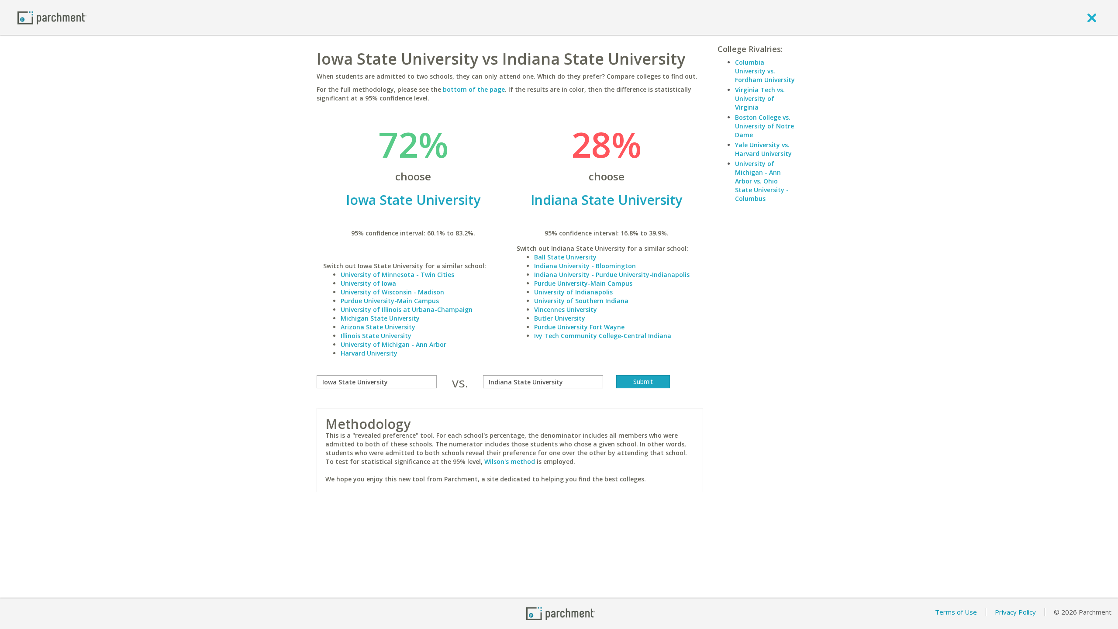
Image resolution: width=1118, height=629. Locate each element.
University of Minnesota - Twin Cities (397, 274)
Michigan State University (380, 318)
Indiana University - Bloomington (585, 266)
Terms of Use (956, 612)
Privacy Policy (1015, 612)
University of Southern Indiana (581, 301)
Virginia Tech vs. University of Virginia (760, 98)
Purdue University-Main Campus (390, 301)
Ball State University (565, 257)
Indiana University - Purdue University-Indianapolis (612, 274)
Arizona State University (378, 327)
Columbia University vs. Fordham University (765, 71)
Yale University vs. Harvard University (763, 149)
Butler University (559, 318)
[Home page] (51, 17)
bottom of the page (474, 89)
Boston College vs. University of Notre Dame (764, 126)
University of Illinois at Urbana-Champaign (407, 309)
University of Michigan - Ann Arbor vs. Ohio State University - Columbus (762, 181)
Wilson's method (509, 461)
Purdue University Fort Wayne (579, 327)
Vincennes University (565, 309)
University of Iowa (368, 283)
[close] (1092, 17)
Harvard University (369, 353)
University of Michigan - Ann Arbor (393, 344)
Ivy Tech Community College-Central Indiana (602, 336)
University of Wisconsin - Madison (392, 292)
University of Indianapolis (573, 292)
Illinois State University (376, 336)
